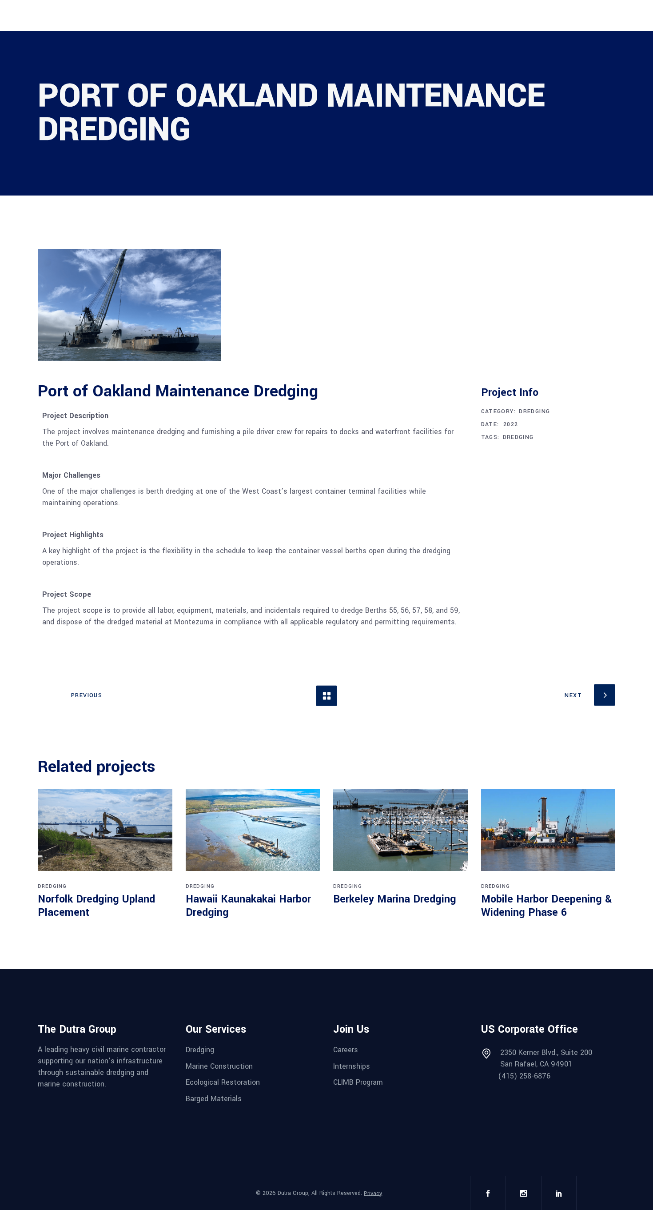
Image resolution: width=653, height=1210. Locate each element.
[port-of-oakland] (129, 305)
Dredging (534, 411)
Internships (351, 1066)
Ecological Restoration (223, 1082)
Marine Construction (219, 1066)
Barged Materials (214, 1099)
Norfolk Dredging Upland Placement (96, 906)
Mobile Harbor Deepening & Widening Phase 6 (546, 906)
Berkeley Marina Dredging (394, 899)
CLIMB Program (358, 1082)
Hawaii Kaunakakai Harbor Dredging (248, 906)
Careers (345, 1050)
